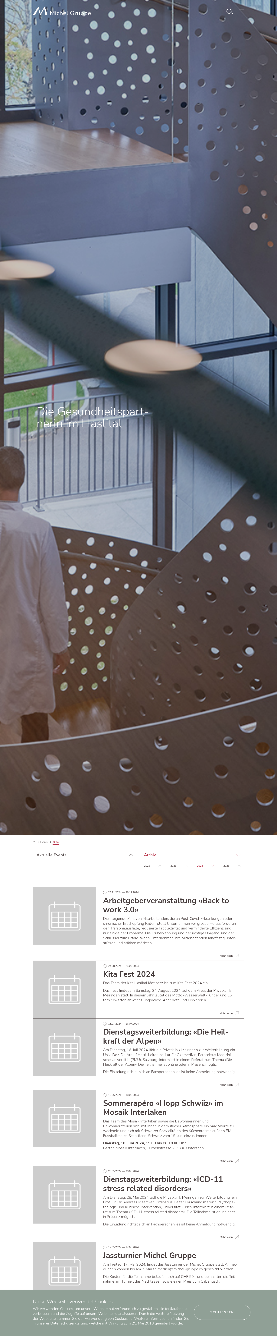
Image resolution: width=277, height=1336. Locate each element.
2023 (226, 866)
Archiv (150, 855)
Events (43, 842)
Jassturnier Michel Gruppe (149, 1255)
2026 (147, 866)
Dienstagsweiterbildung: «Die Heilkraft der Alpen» (166, 1036)
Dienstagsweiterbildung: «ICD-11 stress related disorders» (163, 1184)
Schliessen (222, 1312)
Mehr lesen (226, 956)
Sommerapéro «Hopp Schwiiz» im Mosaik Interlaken (163, 1108)
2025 (173, 866)
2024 (200, 866)
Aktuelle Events (52, 855)
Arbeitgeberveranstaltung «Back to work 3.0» (166, 905)
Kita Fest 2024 (129, 974)
